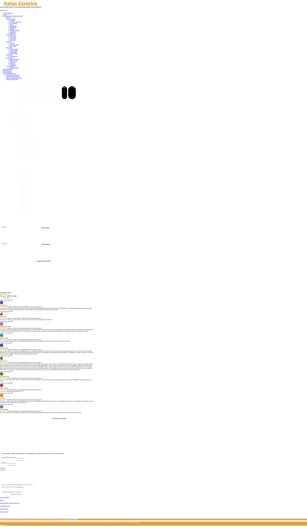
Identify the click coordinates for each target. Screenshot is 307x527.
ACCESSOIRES (10, 66)
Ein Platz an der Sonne (15, 22)
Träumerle (12, 43)
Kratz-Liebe (13, 36)
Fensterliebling (13, 52)
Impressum (17, 492)
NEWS (5, 14)
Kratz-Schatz (13, 37)
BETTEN (8, 42)
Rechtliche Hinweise (7, 492)
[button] (4, 10)
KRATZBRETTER (11, 34)
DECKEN (9, 47)
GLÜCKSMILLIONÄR (9, 73)
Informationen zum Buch (12, 75)
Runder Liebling (14, 53)
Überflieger (12, 33)
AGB (20, 494)
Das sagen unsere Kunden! (46, 285)
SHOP (8, 17)
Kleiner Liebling (14, 49)
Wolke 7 (12, 24)
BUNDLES (9, 55)
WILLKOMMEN (7, 13)
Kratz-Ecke (12, 40)
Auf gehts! (12, 20)
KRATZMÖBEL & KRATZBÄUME (12, 16)
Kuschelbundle (13, 56)
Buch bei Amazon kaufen (12, 76)
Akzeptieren (74, 519)
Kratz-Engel (13, 39)
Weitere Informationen (64, 519)
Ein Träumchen (13, 23)
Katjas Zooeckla (17, 485)
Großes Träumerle (14, 45)
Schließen (2, 525)
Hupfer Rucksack (14, 68)
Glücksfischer (13, 65)
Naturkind (12, 63)
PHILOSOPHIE (7, 72)
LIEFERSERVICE (8, 69)
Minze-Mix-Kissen (14, 59)
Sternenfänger (13, 27)
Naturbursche (13, 32)
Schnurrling (13, 62)
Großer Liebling (14, 50)
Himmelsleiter (13, 26)
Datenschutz (14, 494)
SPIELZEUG (9, 57)
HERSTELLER (7, 70)
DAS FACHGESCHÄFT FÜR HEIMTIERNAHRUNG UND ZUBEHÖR (20, 7)
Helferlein (12, 29)
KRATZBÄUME (10, 19)
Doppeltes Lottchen (15, 30)
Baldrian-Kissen (14, 60)
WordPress (20, 487)
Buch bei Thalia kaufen (12, 79)
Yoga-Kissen (13, 46)
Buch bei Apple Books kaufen (14, 78)
